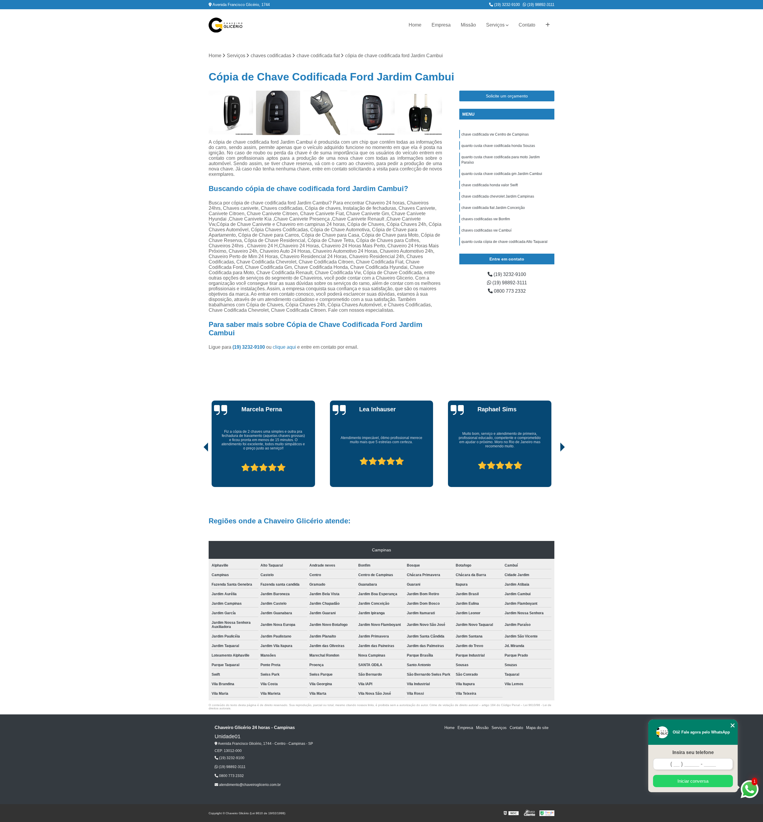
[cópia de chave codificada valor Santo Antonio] (420, 113)
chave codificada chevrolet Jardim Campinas (497, 196)
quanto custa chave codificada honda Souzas (498, 146)
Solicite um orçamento (507, 96)
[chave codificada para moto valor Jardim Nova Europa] (325, 113)
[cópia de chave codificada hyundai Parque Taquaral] (231, 113)
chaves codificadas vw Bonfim (485, 219)
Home (415, 24)
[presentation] (197, 470)
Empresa (441, 24)
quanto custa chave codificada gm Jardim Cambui (501, 174)
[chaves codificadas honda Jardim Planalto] (278, 113)
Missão (468, 24)
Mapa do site (537, 727)
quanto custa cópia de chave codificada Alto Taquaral (504, 242)
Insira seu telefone (693, 752)
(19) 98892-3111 (540, 4)
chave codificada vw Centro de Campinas (495, 134)
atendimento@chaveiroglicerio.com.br (249, 785)
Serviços (495, 24)
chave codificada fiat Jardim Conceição (493, 208)
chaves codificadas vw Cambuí (486, 230)
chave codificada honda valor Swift (489, 185)
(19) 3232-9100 (506, 4)
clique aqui (284, 347)
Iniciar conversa (692, 781)
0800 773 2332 (509, 291)
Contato (527, 24)
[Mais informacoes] (547, 25)
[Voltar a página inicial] (225, 25)
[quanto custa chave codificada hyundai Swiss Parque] (373, 113)
